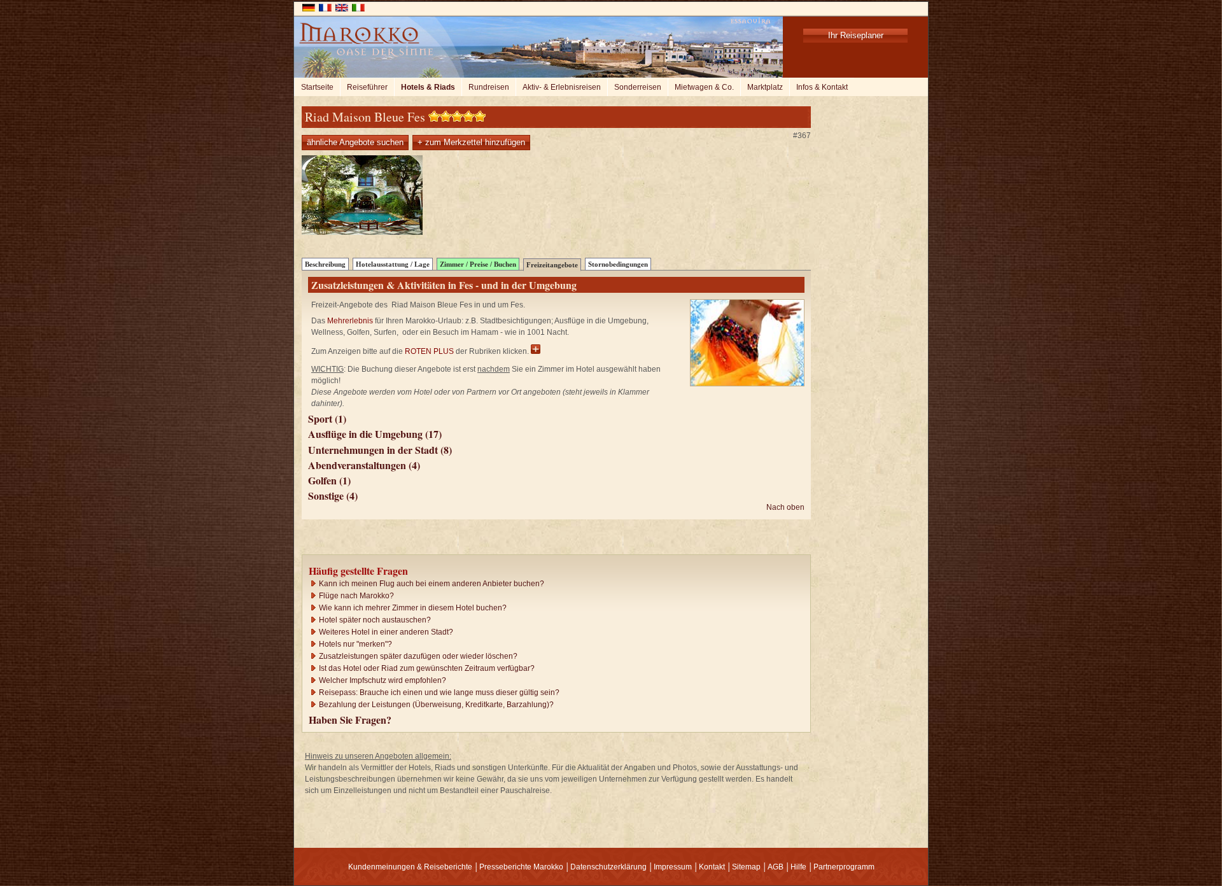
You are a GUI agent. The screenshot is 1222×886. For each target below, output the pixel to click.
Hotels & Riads (428, 87)
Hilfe (798, 866)
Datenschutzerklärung (608, 866)
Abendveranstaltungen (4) (364, 465)
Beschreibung (325, 264)
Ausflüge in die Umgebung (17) (375, 433)
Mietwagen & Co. (704, 87)
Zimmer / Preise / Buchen (478, 264)
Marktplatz (765, 87)
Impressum (673, 866)
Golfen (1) (329, 480)
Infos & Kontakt (822, 87)
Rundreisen (488, 87)
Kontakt (712, 866)
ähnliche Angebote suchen (355, 142)
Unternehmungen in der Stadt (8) (380, 449)
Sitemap (746, 866)
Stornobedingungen (618, 264)
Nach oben (785, 507)
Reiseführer (367, 87)
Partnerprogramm (843, 866)
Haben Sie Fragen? (350, 719)
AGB (775, 866)
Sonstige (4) (333, 495)
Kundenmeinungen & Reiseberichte (410, 866)
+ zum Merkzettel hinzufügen (471, 142)
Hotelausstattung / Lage (393, 264)
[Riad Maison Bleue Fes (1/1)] (362, 232)
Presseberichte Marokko (521, 866)
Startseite (317, 87)
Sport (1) (327, 418)
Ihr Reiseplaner (855, 35)
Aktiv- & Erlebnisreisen (562, 87)
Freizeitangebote (552, 265)
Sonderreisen (637, 87)
